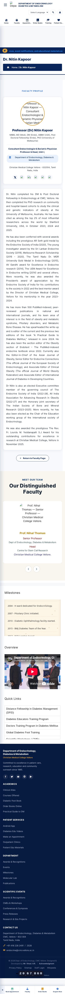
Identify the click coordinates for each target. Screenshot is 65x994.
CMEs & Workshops (12, 903)
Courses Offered (11, 795)
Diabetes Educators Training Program (27, 714)
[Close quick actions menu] (2, 990)
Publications (9, 883)
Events (6, 867)
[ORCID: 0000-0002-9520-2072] (50, 177)
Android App (9, 826)
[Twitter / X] (11, 776)
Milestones (8, 872)
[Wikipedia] (24, 776)
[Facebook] (5, 776)
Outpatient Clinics (11, 842)
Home (14, 67)
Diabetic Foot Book (12, 801)
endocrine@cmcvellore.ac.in (20, 950)
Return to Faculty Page (34, 458)
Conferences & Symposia (15, 908)
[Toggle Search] (53, 12)
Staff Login (39, 968)
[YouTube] (18, 776)
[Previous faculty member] (28, 569)
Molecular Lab (10, 878)
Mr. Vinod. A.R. (29, 963)
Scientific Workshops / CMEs (22, 734)
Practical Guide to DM (13, 811)
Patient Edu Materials (13, 847)
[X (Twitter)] (15, 177)
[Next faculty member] (36, 569)
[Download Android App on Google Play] (30, 776)
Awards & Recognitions (14, 862)
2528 (29, 945)
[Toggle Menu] (5, 5)
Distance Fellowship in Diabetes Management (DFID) (32, 706)
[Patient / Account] (60, 12)
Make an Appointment (13, 836)
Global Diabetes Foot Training (23, 727)
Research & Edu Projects (15, 919)
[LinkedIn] (22, 177)
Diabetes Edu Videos (13, 831)
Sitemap (28, 968)
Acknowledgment (46, 963)
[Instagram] (29, 177)
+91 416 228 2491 (15, 945)
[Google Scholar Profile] (43, 177)
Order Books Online (12, 806)
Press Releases (10, 914)
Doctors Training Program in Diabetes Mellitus (32, 721)
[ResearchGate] (36, 177)
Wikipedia (51, 968)
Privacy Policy (15, 968)
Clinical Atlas (9, 790)
